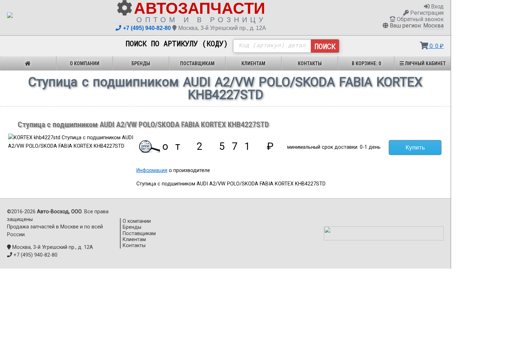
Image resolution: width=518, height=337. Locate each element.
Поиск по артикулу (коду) (176, 44)
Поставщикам (197, 63)
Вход (437, 6)
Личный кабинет (425, 63)
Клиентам (253, 63)
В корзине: (366, 63)
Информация (151, 170)
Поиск (324, 46)
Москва (433, 25)
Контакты (310, 63)
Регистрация (426, 13)
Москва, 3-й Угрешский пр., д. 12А (222, 28)
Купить (415, 147)
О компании (84, 63)
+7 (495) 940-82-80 (147, 28)
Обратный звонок (419, 19)
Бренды (140, 63)
